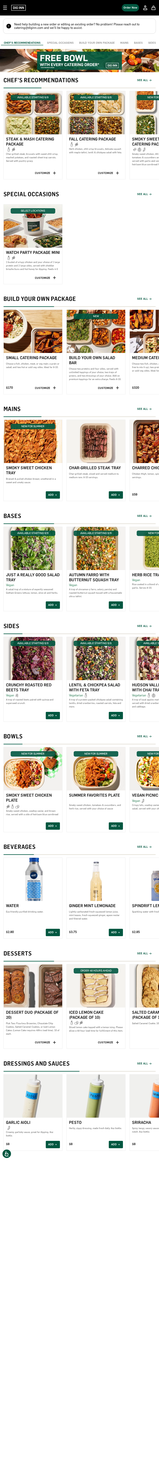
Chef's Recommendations (22, 43)
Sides (152, 43)
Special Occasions (60, 43)
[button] (32, 135)
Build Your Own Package (97, 43)
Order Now (130, 7)
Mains (124, 43)
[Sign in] (145, 7)
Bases (138, 43)
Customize (42, 173)
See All (142, 80)
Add (51, 495)
